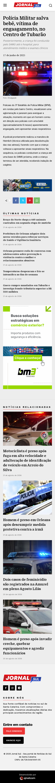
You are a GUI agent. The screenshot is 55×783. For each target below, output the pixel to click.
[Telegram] (19, 687)
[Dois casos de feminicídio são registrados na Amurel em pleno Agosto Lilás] (27, 557)
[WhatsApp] (37, 200)
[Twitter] (23, 200)
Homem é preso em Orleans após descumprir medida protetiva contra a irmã (26, 524)
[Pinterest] (30, 200)
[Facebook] (16, 200)
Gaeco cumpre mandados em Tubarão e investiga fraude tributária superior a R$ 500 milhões (27, 288)
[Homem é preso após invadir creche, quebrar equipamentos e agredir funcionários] (27, 617)
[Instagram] (12, 687)
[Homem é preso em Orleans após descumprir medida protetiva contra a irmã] (27, 498)
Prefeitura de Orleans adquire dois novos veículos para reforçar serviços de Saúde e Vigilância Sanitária (25, 236)
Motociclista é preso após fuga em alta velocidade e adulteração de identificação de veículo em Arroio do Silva (27, 460)
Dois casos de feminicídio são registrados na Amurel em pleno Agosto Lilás (25, 584)
